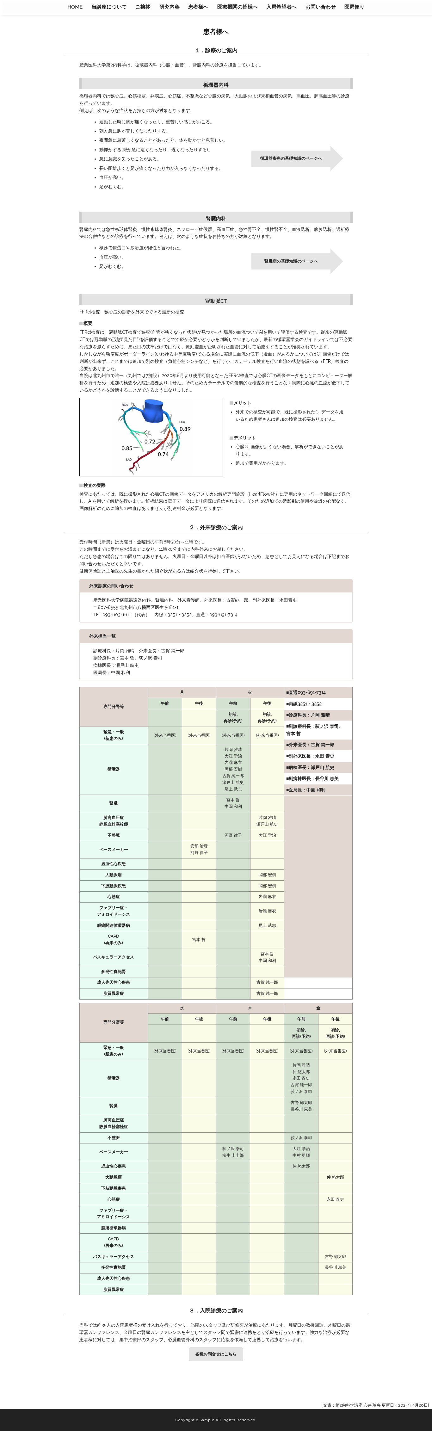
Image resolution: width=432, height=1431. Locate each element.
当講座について (109, 7)
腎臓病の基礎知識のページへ (291, 261)
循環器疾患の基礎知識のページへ (291, 158)
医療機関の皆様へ (237, 7)
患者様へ (198, 7)
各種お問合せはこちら (216, 1354)
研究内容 (169, 7)
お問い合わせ (320, 7)
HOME (75, 7)
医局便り (354, 7)
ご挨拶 (143, 7)
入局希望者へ (281, 7)
